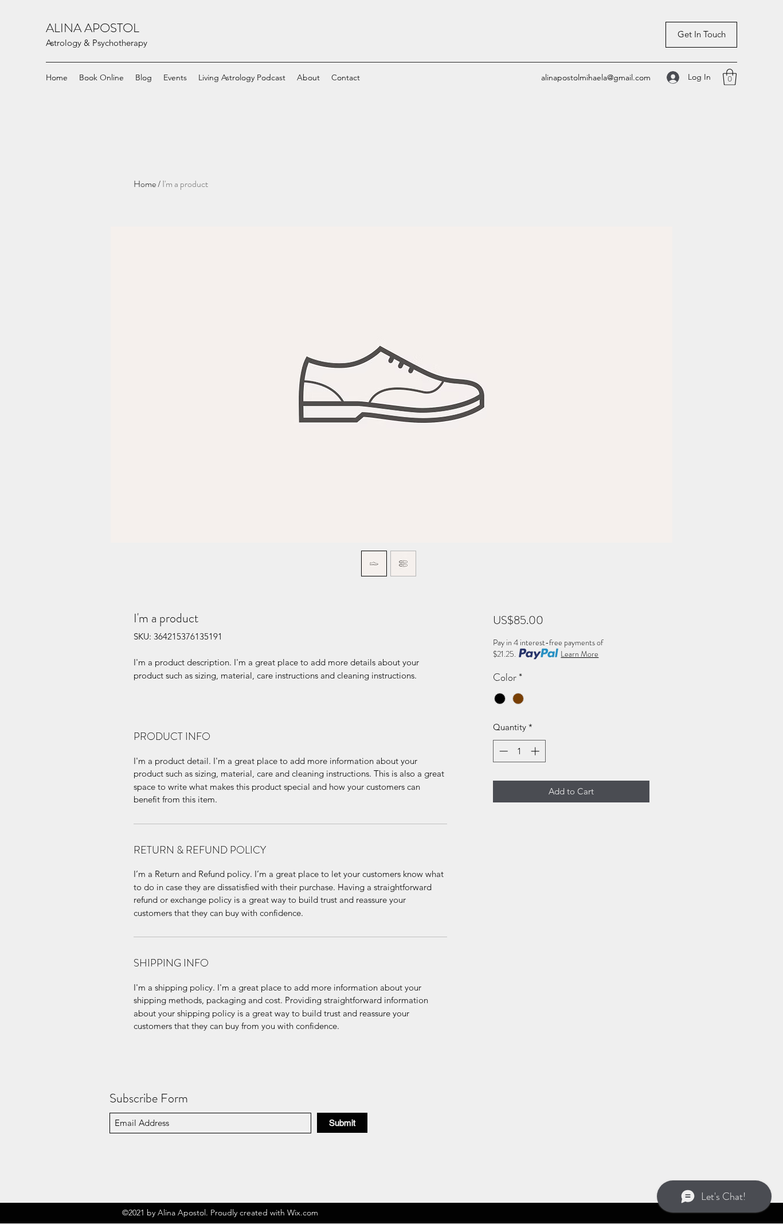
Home (145, 183)
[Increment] (536, 751)
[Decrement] (502, 751)
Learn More (579, 654)
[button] (701, 35)
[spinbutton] (519, 751)
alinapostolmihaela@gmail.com (596, 77)
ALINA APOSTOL (92, 28)
